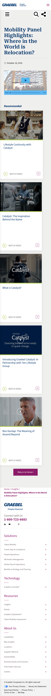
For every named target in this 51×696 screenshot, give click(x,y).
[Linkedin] (5, 524)
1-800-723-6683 (15, 519)
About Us (10, 628)
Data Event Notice (11, 690)
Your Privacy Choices (17, 686)
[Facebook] (19, 524)
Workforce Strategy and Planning (17, 569)
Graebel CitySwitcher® (13, 614)
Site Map (21, 693)
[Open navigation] (7, 14)
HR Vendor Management (14, 559)
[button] (48, 5)
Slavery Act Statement (37, 686)
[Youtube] (9, 524)
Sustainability (9, 657)
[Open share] (44, 14)
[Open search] (36, 14)
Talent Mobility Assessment (15, 619)
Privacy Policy (27, 690)
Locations (8, 647)
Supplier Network (11, 652)
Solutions (10, 536)
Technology (12, 578)
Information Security (12, 667)
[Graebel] (14, 5)
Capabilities (8, 637)
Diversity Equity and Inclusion (16, 662)
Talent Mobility (10, 544)
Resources (11, 596)
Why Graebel (9, 642)
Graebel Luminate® (11, 587)
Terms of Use (9, 693)
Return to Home (25, 472)
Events (7, 609)
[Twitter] (14, 524)
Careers (7, 672)
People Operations (11, 554)
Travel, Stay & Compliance (14, 549)
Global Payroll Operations (14, 564)
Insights (7, 604)
